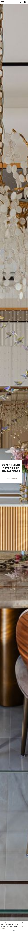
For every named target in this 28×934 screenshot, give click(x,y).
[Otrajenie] (25, 2)
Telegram (20, 2)
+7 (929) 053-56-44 (13, 2)
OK (14, 930)
